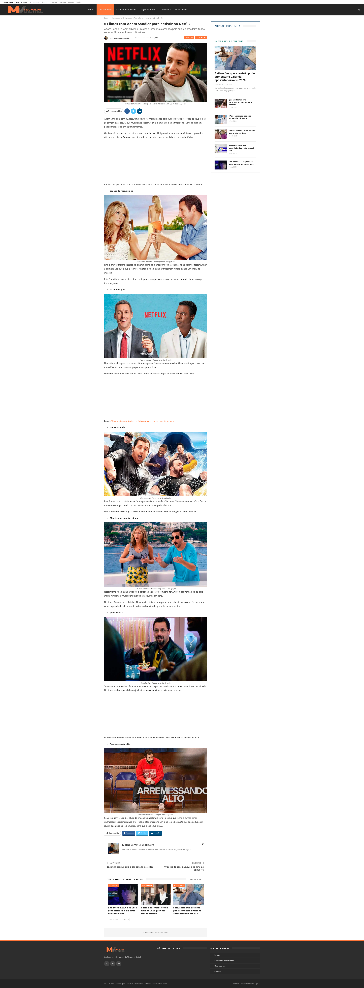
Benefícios (181, 10)
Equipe (44, 2)
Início (91, 10)
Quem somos (35, 2)
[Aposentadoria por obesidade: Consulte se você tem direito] (221, 149)
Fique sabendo (148, 10)
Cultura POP (105, 10)
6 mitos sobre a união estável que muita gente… (242, 131)
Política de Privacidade (57, 2)
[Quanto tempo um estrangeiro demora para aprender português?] (221, 103)
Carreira (166, 10)
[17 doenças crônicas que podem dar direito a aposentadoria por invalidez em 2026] (221, 119)
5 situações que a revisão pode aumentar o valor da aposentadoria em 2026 (235, 76)
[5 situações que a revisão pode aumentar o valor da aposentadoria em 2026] (188, 894)
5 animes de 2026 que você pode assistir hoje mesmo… (241, 162)
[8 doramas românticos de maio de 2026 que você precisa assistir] (156, 894)
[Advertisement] (155, 161)
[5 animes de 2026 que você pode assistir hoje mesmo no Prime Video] (123, 894)
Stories (78, 2)
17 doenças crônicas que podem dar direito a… (240, 117)
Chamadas (189, 37)
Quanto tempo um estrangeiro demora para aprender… (240, 102)
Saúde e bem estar (126, 10)
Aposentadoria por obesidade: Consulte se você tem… (241, 148)
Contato (71, 2)
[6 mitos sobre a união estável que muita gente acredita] (221, 134)
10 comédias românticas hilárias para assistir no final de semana (142, 421)
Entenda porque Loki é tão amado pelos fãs (130, 866)
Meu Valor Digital (253, 983)
